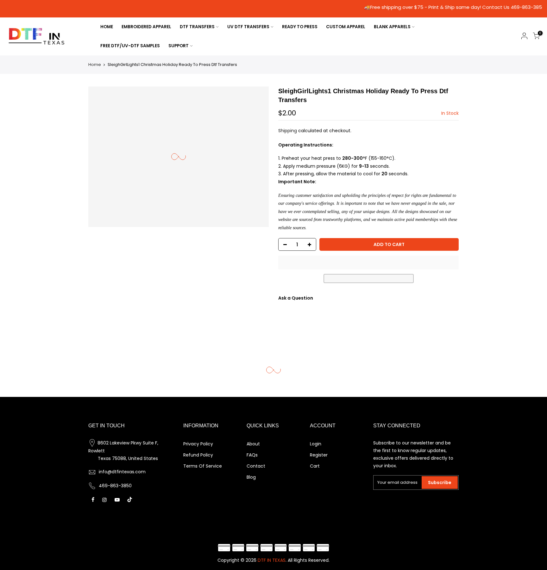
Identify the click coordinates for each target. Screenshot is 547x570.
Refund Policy (198, 455)
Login (315, 444)
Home (94, 65)
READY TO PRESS (300, 27)
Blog (251, 477)
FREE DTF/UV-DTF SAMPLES (130, 46)
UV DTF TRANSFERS (248, 27)
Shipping (287, 130)
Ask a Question (295, 298)
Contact (256, 466)
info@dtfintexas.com (122, 472)
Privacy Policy (198, 444)
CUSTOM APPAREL (345, 27)
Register (319, 455)
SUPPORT (178, 46)
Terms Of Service (202, 466)
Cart (315, 466)
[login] (524, 37)
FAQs (252, 455)
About (253, 444)
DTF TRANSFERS (197, 27)
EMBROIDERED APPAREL (146, 27)
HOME (106, 27)
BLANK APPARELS (392, 27)
